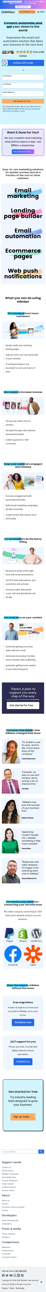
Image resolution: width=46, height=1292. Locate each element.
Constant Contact (9, 1257)
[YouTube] (11, 1275)
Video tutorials (8, 1184)
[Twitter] (7, 1275)
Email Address (8, 92)
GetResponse (8, 1250)
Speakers (6, 1237)
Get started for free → (23, 705)
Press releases (8, 1234)
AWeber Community (10, 1174)
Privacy (5, 1288)
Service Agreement (32, 109)
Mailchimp (6, 1247)
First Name (7, 76)
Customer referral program (13, 1207)
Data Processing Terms (15, 111)
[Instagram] (14, 1275)
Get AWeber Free (27, 11)
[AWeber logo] (7, 11)
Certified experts (9, 1187)
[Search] (41, 1152)
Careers (5, 1203)
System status (8, 1190)
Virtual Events (8, 1170)
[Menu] (41, 12)
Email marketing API (10, 1220)
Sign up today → (23, 1117)
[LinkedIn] (18, 1275)
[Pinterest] (22, 1275)
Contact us (23, 1061)
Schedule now (23, 1022)
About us (5, 1200)
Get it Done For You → (23, 151)
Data (12, 1288)
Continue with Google (23, 63)
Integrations (7, 1223)
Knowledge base (9, 1177)
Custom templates (10, 1180)
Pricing (5, 1210)
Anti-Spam (20, 1288)
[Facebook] (3, 1275)
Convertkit (6, 1254)
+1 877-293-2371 (20, 1271)
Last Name (7, 84)
